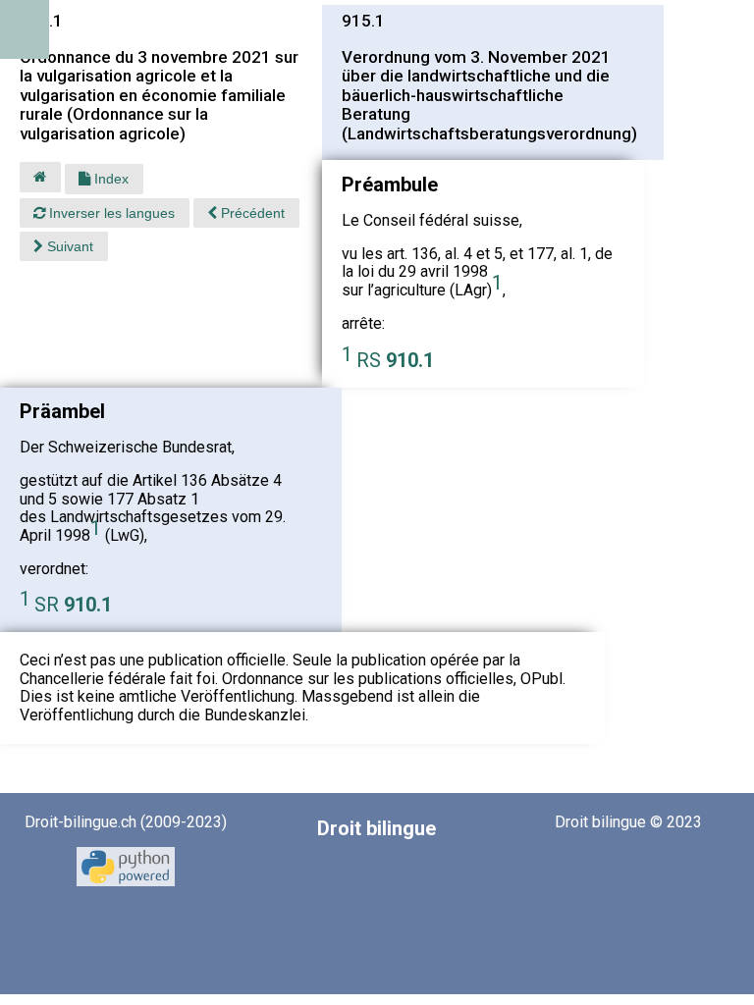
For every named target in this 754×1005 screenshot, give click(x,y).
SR (73, 604)
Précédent (251, 213)
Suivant (68, 246)
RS (395, 360)
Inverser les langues (110, 213)
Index (109, 178)
